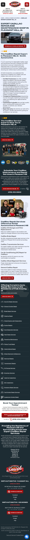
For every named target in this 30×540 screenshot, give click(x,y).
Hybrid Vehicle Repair (10, 349)
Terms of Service (11, 535)
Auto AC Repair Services (10, 301)
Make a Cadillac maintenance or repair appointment (15, 415)
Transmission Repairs (10, 363)
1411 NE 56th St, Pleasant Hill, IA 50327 (15, 486)
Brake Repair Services (10, 311)
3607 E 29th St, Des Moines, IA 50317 (15, 507)
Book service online (9, 188)
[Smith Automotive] (15, 4)
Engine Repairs (8, 325)
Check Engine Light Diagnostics (13, 321)
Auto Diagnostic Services (11, 330)
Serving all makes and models (9, 293)
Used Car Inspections (10, 378)
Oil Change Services (9, 368)
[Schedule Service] (27, 4)
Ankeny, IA (15, 454)
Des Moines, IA (15, 451)
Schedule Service (16, 491)
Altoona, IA (15, 452)
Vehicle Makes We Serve (12, 18)
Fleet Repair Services (10, 334)
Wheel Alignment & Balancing (12, 354)
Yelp (15, 499)
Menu (3, 4)
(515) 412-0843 (8, 13)
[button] (26, 537)
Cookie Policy (20, 535)
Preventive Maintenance (11, 339)
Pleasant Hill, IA (15, 449)
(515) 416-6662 (23, 13)
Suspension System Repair (11, 397)
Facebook (15, 495)
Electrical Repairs (9, 358)
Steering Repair (8, 316)
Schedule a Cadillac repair (14, 46)
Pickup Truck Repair (9, 344)
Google (15, 497)
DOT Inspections (8, 382)
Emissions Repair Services (11, 387)
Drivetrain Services (9, 373)
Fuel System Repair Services (12, 392)
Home (2, 18)
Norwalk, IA (15, 456)
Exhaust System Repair (10, 306)
